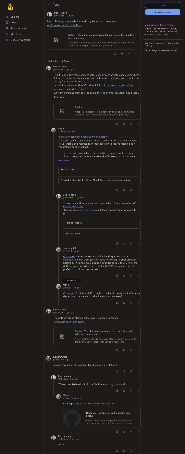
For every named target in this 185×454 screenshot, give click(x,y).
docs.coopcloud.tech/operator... (92, 136)
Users (165, 34)
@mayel (62, 131)
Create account (162, 12)
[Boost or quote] (122, 53)
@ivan (66, 251)
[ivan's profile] (58, 249)
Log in (163, 5)
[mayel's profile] (53, 130)
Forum (162, 31)
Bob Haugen (60, 13)
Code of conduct (160, 28)
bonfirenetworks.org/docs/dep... (116, 85)
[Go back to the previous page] (48, 4)
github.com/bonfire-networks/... (100, 403)
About (148, 28)
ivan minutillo (70, 248)
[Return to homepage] (10, 7)
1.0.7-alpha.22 (171, 43)
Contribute (156, 34)
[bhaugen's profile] (49, 14)
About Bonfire (151, 31)
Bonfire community (154, 43)
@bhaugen (59, 15)
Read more (58, 97)
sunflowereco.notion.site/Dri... (64, 25)
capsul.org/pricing (73, 206)
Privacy (174, 28)
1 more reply (70, 280)
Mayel (61, 128)
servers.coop (70, 153)
